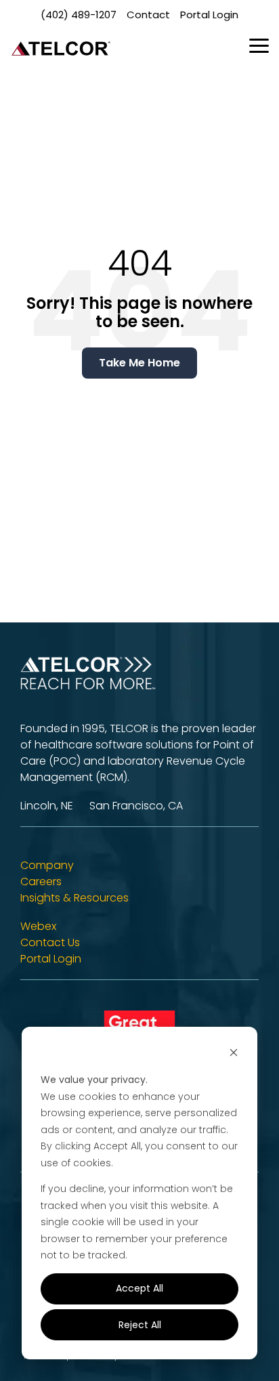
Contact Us (50, 942)
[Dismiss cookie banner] (233, 1054)
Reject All (140, 1325)
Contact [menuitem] (148, 14)
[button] (259, 45)
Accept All (139, 1288)
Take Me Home (139, 362)
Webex (38, 926)
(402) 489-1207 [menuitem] (78, 14)
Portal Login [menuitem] (209, 14)
